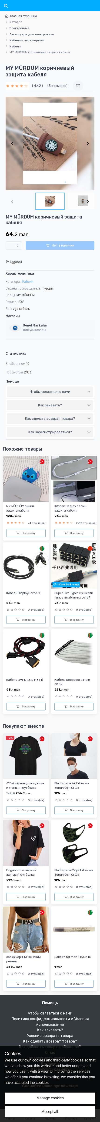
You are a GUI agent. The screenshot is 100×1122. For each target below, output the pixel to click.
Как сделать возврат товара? (50, 418)
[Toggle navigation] (6, 6)
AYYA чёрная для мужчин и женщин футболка (25, 785)
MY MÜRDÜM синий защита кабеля (20, 508)
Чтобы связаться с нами (50, 392)
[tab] (50, 392)
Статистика (16, 354)
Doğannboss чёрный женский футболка (21, 872)
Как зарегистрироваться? (50, 432)
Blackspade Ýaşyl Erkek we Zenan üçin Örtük (73, 872)
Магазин (13, 316)
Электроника (19, 28)
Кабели (15, 46)
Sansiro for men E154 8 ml (72, 957)
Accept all (50, 1112)
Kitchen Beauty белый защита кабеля (70, 508)
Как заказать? (50, 405)
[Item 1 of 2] (50, 143)
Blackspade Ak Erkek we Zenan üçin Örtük (71, 785)
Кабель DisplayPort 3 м (23, 593)
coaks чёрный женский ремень (23, 959)
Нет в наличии (62, 245)
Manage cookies (50, 1098)
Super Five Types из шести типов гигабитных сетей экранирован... (73, 597)
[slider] (17, 86)
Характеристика (20, 274)
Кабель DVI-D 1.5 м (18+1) (24, 679)
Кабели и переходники (27, 40)
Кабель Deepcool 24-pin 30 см (72, 682)
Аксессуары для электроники (32, 34)
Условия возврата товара (50, 1035)
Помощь (12, 382)
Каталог (16, 22)
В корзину (28, 533)
